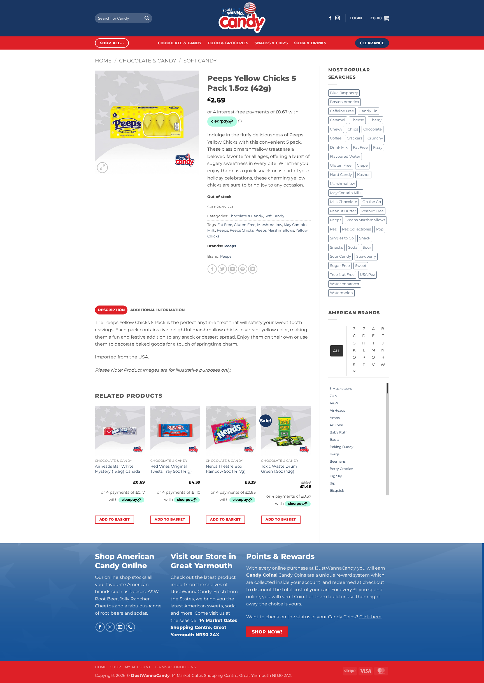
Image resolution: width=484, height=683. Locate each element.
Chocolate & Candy (180, 43)
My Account (138, 667)
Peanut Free (372, 211)
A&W (334, 403)
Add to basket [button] (114, 519)
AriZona (336, 425)
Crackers (354, 138)
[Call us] (130, 627)
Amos (335, 418)
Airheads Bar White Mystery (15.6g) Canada (117, 469)
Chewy (336, 129)
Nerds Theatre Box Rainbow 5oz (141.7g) (226, 469)
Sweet (360, 266)
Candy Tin (368, 111)
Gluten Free (341, 165)
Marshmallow (342, 183)
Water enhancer (344, 284)
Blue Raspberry (344, 93)
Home (103, 60)
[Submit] (147, 18)
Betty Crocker (341, 469)
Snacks (336, 247)
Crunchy (375, 138)
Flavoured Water (345, 156)
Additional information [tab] (157, 310)
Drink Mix (339, 147)
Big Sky (336, 476)
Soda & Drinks (310, 43)
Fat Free (360, 147)
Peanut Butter (343, 211)
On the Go (371, 202)
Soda (352, 247)
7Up (333, 396)
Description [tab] (111, 310)
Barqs (334, 454)
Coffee (335, 138)
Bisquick (337, 490)
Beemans (338, 461)
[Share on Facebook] (212, 269)
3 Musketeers (341, 388)
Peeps (335, 220)
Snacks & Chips (271, 43)
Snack (364, 238)
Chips (353, 129)
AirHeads (337, 410)
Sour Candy (340, 256)
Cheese (357, 120)
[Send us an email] (120, 627)
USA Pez (367, 274)
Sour (367, 247)
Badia (334, 439)
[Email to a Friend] (232, 269)
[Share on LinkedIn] (252, 269)
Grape (362, 165)
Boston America (344, 102)
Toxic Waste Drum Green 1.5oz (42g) (279, 469)
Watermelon (341, 293)
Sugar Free (340, 266)
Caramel (337, 120)
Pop (379, 229)
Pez (333, 229)
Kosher (363, 175)
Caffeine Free (342, 111)
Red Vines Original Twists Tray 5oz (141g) (171, 469)
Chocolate (372, 129)
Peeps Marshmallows (365, 220)
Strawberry (366, 256)
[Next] (311, 469)
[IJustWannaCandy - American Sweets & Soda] (242, 18)
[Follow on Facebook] (330, 18)
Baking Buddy (341, 447)
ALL (336, 350)
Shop (115, 667)
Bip (332, 483)
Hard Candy (341, 175)
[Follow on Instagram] (337, 18)
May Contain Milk (346, 193)
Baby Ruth (339, 432)
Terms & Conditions (175, 667)
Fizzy (377, 147)
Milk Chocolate (343, 202)
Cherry (375, 120)
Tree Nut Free (342, 274)
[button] (356, 18)
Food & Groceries (228, 43)
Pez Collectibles (356, 229)
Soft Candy (200, 60)
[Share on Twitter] (222, 269)
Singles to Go (342, 238)
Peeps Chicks (242, 230)
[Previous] (95, 469)
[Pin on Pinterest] (242, 269)
